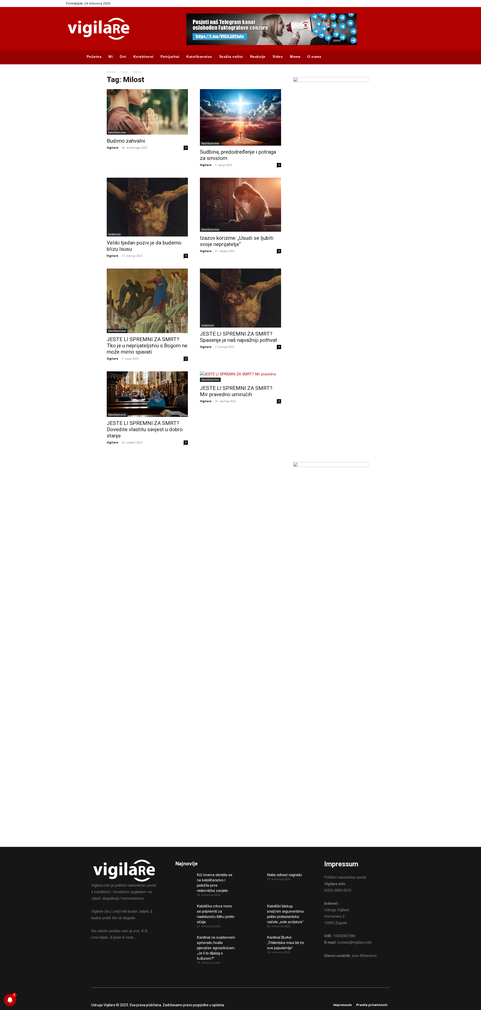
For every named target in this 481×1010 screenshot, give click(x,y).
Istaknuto (114, 234)
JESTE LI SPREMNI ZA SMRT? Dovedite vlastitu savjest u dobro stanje (145, 429)
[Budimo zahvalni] (147, 112)
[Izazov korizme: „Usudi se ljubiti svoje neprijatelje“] (240, 205)
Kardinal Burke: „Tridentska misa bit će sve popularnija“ (285, 942)
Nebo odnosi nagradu (284, 874)
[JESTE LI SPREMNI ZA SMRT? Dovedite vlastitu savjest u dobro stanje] (147, 394)
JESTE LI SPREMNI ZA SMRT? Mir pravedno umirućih (236, 391)
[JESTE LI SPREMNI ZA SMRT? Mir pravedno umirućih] (240, 376)
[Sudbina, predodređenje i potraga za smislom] (240, 117)
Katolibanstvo (117, 132)
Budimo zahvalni (126, 141)
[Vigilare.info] (120, 29)
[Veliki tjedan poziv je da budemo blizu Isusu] (147, 207)
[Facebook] (94, 956)
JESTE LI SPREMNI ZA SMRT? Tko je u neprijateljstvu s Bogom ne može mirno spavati (147, 345)
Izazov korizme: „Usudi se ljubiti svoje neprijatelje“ (237, 241)
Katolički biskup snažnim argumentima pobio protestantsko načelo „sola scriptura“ (285, 913)
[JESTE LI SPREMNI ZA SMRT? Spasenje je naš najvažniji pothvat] (240, 298)
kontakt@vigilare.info (354, 942)
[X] (112, 956)
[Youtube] (121, 956)
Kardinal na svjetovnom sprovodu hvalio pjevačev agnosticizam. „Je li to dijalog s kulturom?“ (216, 947)
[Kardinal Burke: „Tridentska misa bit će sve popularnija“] (255, 940)
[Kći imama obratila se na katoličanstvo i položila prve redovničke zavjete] (184, 878)
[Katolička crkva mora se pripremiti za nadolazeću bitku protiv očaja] (184, 909)
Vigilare (112, 147)
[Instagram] (103, 956)
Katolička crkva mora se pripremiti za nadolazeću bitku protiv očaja (215, 913)
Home (111, 72)
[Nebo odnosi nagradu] (255, 878)
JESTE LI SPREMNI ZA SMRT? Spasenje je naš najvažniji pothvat (238, 337)
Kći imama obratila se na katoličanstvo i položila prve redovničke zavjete (214, 882)
